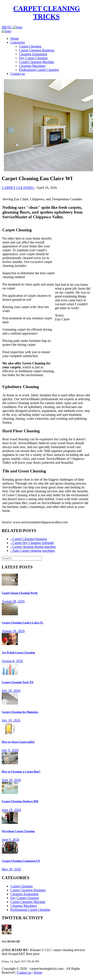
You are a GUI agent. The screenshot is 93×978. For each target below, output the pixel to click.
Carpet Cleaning (30, 46)
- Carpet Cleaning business (28, 539)
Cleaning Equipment (33, 54)
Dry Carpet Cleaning (33, 58)
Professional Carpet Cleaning (39, 70)
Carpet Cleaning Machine (36, 62)
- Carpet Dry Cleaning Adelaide (32, 543)
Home (14, 38)
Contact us (17, 73)
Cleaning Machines (32, 66)
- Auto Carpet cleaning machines (32, 550)
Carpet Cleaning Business (36, 50)
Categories (17, 42)
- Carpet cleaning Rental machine (33, 547)
